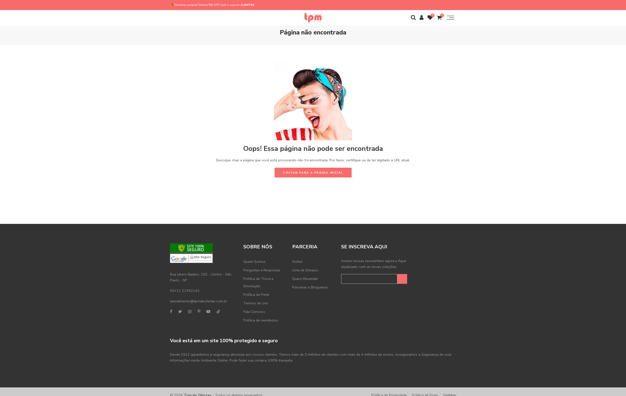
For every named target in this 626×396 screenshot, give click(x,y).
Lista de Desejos (305, 270)
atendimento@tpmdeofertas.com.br (198, 301)
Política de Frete (256, 294)
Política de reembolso (260, 320)
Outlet (297, 261)
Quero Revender (305, 278)
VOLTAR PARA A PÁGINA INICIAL (313, 173)
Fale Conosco (254, 311)
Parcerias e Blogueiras (310, 287)
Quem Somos (254, 261)
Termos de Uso (255, 303)
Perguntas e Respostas (261, 270)
